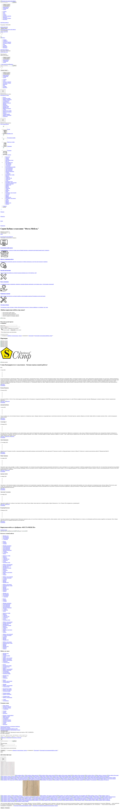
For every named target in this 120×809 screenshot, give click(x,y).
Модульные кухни (9, 160)
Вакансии (5, 17)
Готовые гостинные (7, 577)
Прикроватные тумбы (7, 585)
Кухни (4, 97)
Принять (2, 807)
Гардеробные (6, 101)
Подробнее (2, 385)
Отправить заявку (4, 334)
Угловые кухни (6, 100)
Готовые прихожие (10, 183)
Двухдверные (8, 163)
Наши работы (6, 7)
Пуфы (7, 191)
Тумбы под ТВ (9, 178)
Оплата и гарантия (7, 16)
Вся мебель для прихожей (11, 182)
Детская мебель (6, 672)
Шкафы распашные (7, 545)
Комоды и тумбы (10, 142)
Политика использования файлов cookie (9, 728)
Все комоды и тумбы (10, 174)
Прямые (7, 157)
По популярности (9, 236)
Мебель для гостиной (7, 657)
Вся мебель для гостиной (11, 192)
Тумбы (4, 109)
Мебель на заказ (7, 4)
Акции (4, 9)
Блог (4, 12)
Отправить (3, 750)
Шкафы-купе (6, 107)
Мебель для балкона (7, 99)
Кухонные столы (9, 181)
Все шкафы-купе (9, 162)
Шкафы (4, 104)
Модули (7, 161)
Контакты (5, 19)
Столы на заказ (6, 662)
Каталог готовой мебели (8, 715)
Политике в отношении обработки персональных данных (45, 805)
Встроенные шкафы (7, 110)
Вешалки (7, 190)
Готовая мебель (7, 5)
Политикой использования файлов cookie (43, 335)
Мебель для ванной (7, 115)
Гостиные (9, 150)
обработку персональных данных (14, 335)
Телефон (2, 745)
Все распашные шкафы (10, 166)
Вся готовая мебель (4, 124)
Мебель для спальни (7, 584)
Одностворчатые (9, 168)
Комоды (4, 113)
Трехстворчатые (9, 170)
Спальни (9, 154)
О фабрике (5, 40)
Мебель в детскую (7, 102)
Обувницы (5, 116)
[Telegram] (16, 737)
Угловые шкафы (6, 114)
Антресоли (8, 179)
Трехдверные (8, 164)
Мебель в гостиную (7, 111)
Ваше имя (2, 325)
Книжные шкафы (6, 98)
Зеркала (4, 574)
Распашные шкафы (11, 137)
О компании (5, 708)
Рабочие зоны (6, 106)
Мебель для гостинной (8, 576)
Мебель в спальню (7, 108)
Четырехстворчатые (10, 171)
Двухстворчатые (9, 169)
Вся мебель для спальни (11, 198)
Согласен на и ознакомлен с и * (27, 335)
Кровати (7, 203)
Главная (4, 11)
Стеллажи (8, 193)
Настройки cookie (4, 731)
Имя (1, 744)
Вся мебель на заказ (4, 95)
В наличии (2, 236)
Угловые (7, 159)
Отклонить (7, 807)
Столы (7, 180)
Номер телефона (4, 327)
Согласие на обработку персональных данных (10, 729)
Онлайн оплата (3, 529)
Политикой (31, 335)
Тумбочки (8, 177)
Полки (4, 553)
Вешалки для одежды (7, 572)
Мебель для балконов (7, 660)
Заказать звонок (4, 28)
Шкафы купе (5, 535)
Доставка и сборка (7, 18)
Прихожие (5, 105)
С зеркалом (8, 165)
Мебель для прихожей (7, 564)
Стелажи (5, 579)
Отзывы (4, 14)
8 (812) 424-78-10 (4, 31)
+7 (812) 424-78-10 (4, 64)
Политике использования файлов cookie (22, 805)
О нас (4, 13)
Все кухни (8, 156)
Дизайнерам (5, 8)
